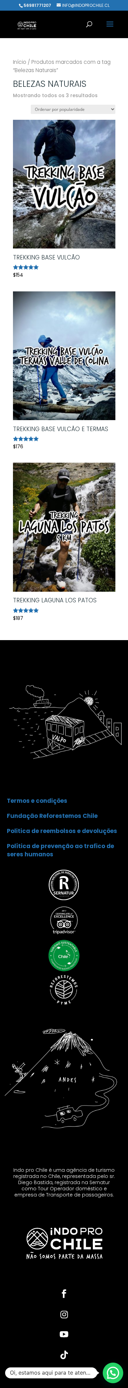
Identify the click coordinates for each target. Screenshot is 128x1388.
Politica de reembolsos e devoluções (62, 831)
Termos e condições (37, 801)
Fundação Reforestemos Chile (52, 816)
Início (19, 62)
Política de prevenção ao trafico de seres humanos (60, 850)
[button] (113, 1373)
